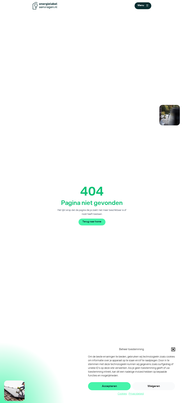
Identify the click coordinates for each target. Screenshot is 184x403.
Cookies (122, 394)
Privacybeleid (136, 394)
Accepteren (109, 386)
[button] (173, 349)
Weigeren (154, 386)
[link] (92, 222)
